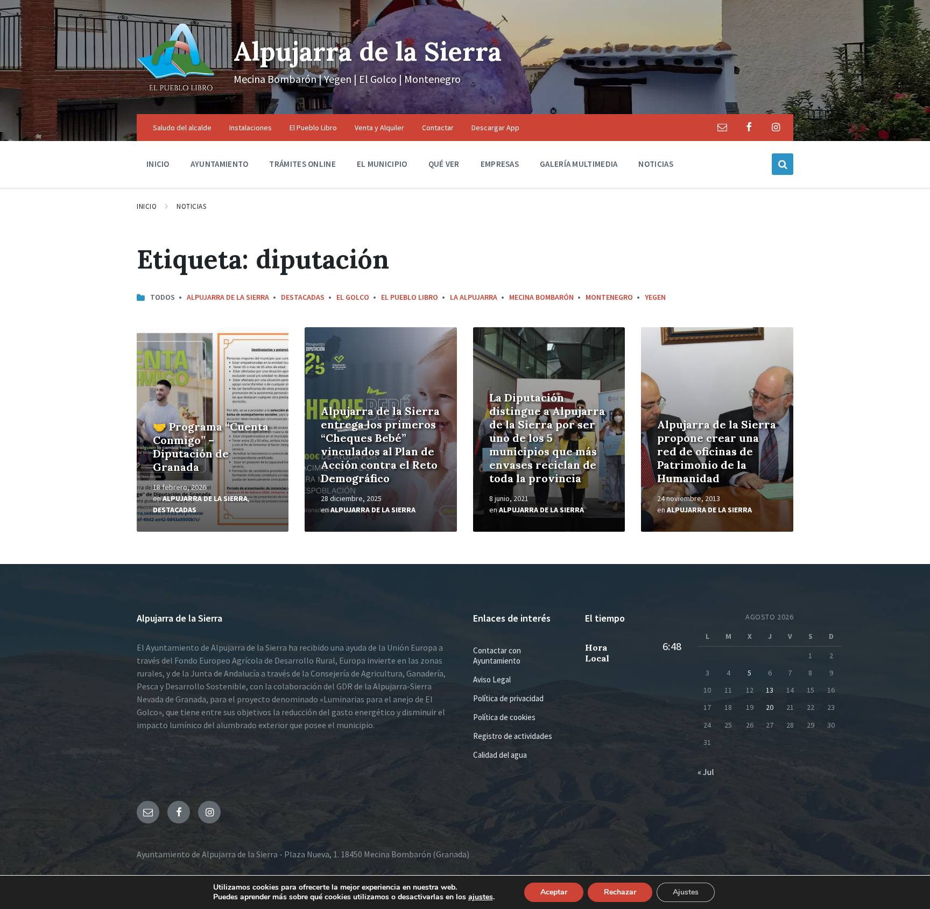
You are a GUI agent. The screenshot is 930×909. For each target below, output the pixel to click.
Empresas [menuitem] (500, 164)
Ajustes (686, 892)
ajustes (480, 897)
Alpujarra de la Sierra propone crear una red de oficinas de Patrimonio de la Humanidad (716, 451)
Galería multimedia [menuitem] (578, 164)
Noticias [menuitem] (655, 164)
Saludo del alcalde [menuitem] (182, 127)
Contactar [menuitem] (438, 127)
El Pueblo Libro (409, 297)
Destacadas (303, 297)
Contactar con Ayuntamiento (497, 655)
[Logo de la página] (177, 93)
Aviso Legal (492, 679)
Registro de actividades (512, 736)
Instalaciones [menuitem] (250, 127)
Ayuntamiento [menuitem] (220, 164)
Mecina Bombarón (541, 297)
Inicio (147, 206)
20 (769, 707)
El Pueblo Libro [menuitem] (313, 127)
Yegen (655, 297)
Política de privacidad (508, 698)
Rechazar (620, 892)
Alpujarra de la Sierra (368, 51)
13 (769, 690)
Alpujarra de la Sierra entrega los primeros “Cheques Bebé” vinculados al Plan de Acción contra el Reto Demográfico (380, 444)
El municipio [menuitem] (382, 164)
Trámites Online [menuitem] (302, 164)
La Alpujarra (473, 297)
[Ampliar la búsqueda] (782, 164)
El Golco (352, 297)
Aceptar (553, 892)
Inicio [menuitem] (158, 164)
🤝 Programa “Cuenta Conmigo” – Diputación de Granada (211, 447)
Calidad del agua (500, 755)
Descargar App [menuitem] (495, 127)
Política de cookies (504, 717)
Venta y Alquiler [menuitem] (379, 127)
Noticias (191, 206)
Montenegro (609, 297)
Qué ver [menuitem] (444, 164)
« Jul (706, 771)
